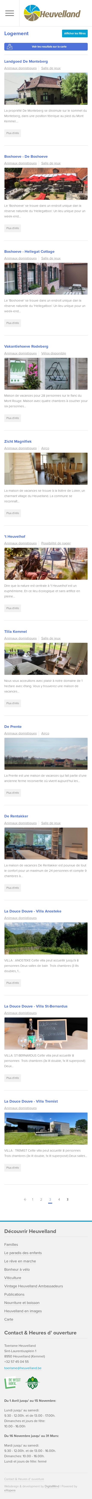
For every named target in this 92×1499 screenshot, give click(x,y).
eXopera (9, 1490)
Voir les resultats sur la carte (49, 46)
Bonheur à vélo (17, 1269)
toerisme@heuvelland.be (23, 1368)
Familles (11, 1244)
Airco (45, 448)
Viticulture (12, 1277)
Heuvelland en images (23, 1311)
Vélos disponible (53, 353)
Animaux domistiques (20, 68)
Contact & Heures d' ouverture (24, 1479)
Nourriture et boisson (22, 1302)
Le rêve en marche (20, 1261)
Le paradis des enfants (23, 1252)
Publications (14, 1294)
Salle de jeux (51, 68)
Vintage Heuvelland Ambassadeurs (33, 1286)
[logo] (54, 13)
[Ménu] (10, 13)
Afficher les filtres (75, 33)
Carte (8, 1319)
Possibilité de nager (56, 543)
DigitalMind (52, 1486)
